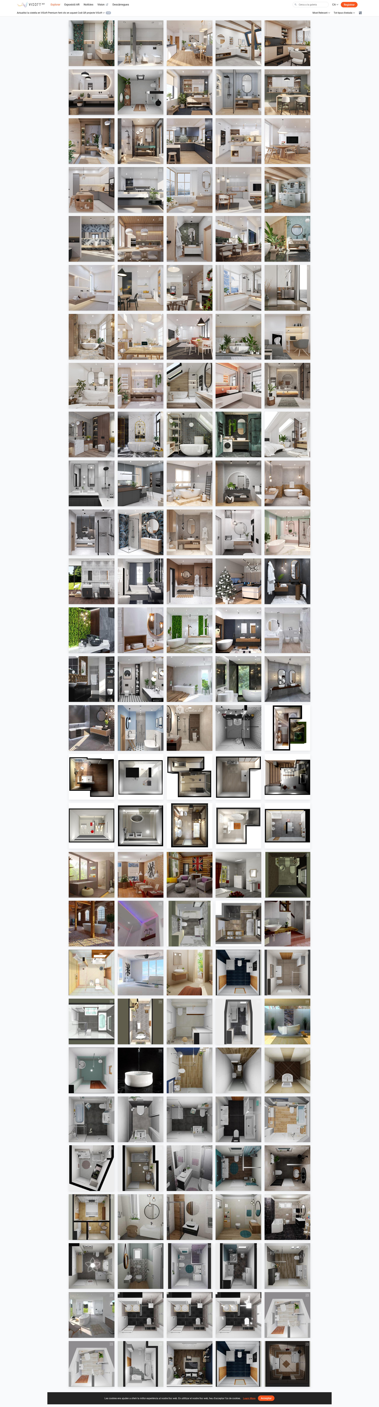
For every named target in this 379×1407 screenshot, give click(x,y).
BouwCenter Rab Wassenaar (89, 1041)
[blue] (238, 1168)
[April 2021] (238, 532)
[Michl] (140, 1364)
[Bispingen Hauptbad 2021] (287, 1119)
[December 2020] (238, 581)
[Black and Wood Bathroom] (238, 630)
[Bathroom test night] (91, 1315)
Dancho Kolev (229, 1090)
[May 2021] (189, 532)
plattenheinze (278, 992)
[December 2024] (189, 190)
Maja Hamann (82, 1139)
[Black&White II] (238, 728)
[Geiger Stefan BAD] (238, 972)
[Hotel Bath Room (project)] (91, 972)
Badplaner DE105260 (134, 1335)
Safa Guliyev (277, 1384)
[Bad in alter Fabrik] (91, 923)
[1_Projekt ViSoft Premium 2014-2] (287, 728)
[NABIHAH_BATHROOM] (189, 728)
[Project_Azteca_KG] (140, 875)
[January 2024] (140, 288)
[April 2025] (238, 141)
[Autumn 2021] (238, 483)
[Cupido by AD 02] (91, 875)
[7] (189, 1266)
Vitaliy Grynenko (279, 1041)
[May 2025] (189, 141)
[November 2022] (91, 434)
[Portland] (140, 1021)
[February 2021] (140, 581)
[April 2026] (91, 43)
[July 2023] (189, 337)
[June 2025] (140, 141)
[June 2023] (238, 337)
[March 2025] (287, 141)
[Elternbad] (287, 923)
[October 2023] (287, 288)
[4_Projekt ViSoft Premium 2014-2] (287, 777)
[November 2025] (91, 92)
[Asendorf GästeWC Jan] (140, 1119)
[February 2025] (91, 190)
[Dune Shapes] (91, 679)
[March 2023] (140, 386)
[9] (287, 1266)
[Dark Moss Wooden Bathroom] (91, 630)
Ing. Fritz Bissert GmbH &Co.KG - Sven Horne (292, 894)
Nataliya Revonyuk (182, 992)
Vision (101, 4)
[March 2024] (287, 239)
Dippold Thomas (230, 992)
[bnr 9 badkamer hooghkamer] (91, 1021)
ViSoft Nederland (182, 1384)
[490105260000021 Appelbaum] (189, 1315)
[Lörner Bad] (287, 1315)
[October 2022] (140, 434)
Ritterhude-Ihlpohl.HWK (233, 1041)
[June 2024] (140, 239)
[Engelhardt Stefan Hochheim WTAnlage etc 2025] (189, 1021)
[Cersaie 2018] (91, 728)
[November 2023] (238, 288)
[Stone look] (287, 1168)
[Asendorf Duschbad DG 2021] (189, 1119)
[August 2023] (140, 337)
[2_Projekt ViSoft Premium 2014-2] (189, 777)
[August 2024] (287, 190)
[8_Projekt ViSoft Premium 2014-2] (238, 826)
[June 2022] (91, 483)
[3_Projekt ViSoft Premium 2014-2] (238, 777)
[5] (91, 1266)
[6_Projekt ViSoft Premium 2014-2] (140, 826)
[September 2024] (238, 190)
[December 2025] (287, 43)
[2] (189, 1217)
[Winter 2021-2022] (189, 483)
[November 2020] (287, 581)
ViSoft (79, 63)
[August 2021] (287, 483)
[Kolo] (91, 581)
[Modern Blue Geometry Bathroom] (140, 728)
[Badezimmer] (238, 923)
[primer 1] (91, 1070)
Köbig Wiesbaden (182, 1041)
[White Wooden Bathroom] (140, 630)
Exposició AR (72, 4)
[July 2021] (91, 532)
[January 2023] (238, 386)
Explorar (55, 4)
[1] (140, 1217)
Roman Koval (82, 1335)
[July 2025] (91, 141)
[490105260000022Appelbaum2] (238, 1315)
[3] (238, 1217)
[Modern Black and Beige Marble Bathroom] (238, 679)
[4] (287, 1217)
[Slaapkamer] (189, 1364)
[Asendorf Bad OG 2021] (91, 1119)
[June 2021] (140, 532)
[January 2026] (238, 43)
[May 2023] (287, 337)
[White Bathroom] (287, 630)
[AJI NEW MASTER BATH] (91, 1217)
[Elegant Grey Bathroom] (287, 679)
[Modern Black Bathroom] (140, 679)
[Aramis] (238, 875)
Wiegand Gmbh (230, 1139)
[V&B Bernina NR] (189, 972)
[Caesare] (140, 1168)
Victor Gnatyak (132, 992)
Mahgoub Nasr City (134, 112)
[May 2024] (189, 239)
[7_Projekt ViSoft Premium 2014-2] (189, 826)
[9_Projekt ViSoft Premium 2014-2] (287, 826)
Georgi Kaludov (83, 1090)
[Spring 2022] (140, 483)
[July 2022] (287, 434)
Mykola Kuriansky (84, 992)
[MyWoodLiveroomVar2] (189, 875)
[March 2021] (287, 532)
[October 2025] (189, 92)
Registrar (349, 4)
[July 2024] (91, 239)
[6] (140, 1266)
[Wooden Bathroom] (189, 679)
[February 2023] (189, 386)
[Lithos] (91, 1168)
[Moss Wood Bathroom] (189, 630)
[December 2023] (189, 288)
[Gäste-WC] (287, 875)
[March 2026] (140, 43)
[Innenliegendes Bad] (140, 923)
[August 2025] (287, 92)
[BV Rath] (238, 1119)
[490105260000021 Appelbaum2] (140, 1315)
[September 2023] (91, 337)
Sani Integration (132, 1090)
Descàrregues (121, 4)
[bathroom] (140, 92)
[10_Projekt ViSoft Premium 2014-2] (91, 777)
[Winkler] (287, 972)
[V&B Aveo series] (287, 1021)
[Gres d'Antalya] (140, 972)
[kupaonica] (189, 1168)
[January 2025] (140, 190)
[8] (238, 1266)
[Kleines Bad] (189, 923)
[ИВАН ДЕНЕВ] (287, 1070)
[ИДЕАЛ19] (189, 1070)
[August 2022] (238, 434)
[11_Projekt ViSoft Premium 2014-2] (140, 777)
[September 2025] (238, 92)
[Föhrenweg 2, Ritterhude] (238, 1021)
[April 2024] (238, 239)
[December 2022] (287, 386)
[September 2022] (189, 434)
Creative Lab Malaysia (184, 748)
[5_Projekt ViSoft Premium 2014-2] (91, 826)
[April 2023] (91, 386)
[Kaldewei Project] (140, 1070)
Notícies (88, 4)
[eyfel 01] (287, 1364)
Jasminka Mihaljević (232, 748)
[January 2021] (189, 581)
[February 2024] (91, 288)
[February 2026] (189, 43)
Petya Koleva (180, 1090)
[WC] (238, 1070)
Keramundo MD (132, 1041)
